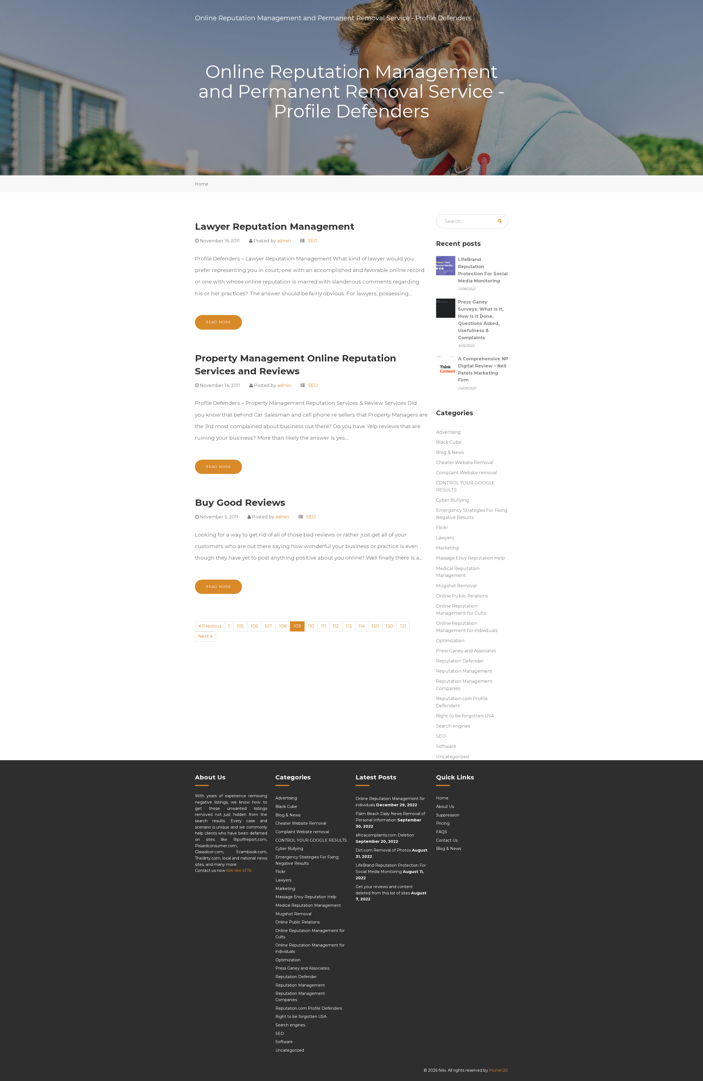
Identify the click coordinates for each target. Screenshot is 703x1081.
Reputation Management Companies (464, 685)
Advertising (448, 432)
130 (389, 626)
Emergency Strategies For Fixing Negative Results (471, 514)
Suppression (447, 815)
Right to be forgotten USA (465, 715)
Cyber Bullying (452, 500)
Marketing (447, 548)
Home (201, 184)
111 (323, 626)
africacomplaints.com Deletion (385, 835)
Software (446, 746)
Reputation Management (464, 671)
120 (375, 626)
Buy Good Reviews (240, 502)
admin (284, 240)
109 (299, 626)
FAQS (441, 831)
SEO (312, 240)
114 (362, 626)
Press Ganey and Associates (466, 650)
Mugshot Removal (456, 585)
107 (268, 626)
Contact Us (446, 840)
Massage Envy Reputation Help (470, 558)
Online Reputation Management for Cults (461, 609)
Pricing (443, 823)
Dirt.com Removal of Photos (383, 850)
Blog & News (450, 452)
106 (254, 626)
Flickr (442, 527)
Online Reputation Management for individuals (467, 627)
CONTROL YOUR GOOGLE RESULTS (465, 486)
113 (349, 626)
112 (336, 626)
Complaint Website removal (466, 472)
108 (283, 626)
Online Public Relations (462, 596)
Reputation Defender (460, 661)
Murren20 (498, 1070)
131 (403, 626)
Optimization (450, 640)
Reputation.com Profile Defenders (462, 702)
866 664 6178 (239, 870)
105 (240, 626)
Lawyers (445, 537)
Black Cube (449, 442)
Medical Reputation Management (457, 572)
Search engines (453, 726)
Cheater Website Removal (464, 462)
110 (311, 626)
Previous (211, 626)
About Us (445, 806)
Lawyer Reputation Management (274, 226)
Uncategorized (452, 756)
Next (204, 636)
